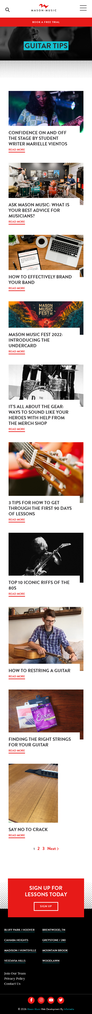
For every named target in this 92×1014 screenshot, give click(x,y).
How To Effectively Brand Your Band (40, 279)
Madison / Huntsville (20, 950)
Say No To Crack (28, 829)
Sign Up (46, 906)
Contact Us (12, 984)
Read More (17, 150)
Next (52, 848)
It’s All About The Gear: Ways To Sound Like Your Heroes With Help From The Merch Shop (38, 415)
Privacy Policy (14, 979)
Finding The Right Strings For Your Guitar (40, 742)
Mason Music (33, 1009)
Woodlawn (50, 961)
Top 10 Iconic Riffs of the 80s (39, 585)
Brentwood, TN (53, 930)
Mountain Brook (55, 950)
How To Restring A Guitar (39, 670)
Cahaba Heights (16, 940)
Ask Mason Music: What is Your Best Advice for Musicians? (39, 210)
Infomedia (69, 1009)
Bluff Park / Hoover (19, 930)
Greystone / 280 (54, 940)
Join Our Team (15, 973)
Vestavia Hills (14, 961)
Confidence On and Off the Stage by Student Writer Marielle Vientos (38, 138)
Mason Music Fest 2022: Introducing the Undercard (36, 340)
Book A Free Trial (46, 22)
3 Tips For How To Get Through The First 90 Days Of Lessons (40, 508)
